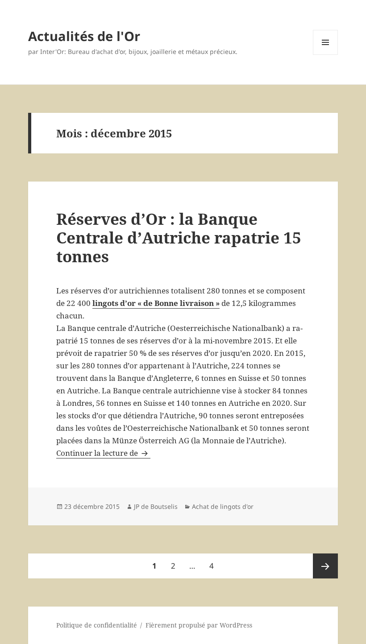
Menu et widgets (325, 54)
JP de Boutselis (156, 506)
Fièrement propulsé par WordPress (199, 625)
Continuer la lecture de (103, 453)
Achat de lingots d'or (223, 506)
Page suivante (325, 565)
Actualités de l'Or (84, 36)
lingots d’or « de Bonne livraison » (156, 303)
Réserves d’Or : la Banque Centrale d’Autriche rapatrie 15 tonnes (178, 237)
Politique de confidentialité (96, 625)
